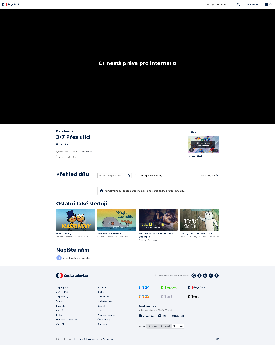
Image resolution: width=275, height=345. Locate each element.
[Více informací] (174, 63)
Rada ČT (101, 305)
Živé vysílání (62, 292)
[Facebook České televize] (199, 275)
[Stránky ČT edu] (193, 297)
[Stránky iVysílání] (196, 288)
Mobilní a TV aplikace (66, 319)
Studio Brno (103, 296)
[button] (203, 145)
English (77, 339)
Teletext (60, 301)
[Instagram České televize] (193, 275)
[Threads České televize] (216, 275)
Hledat (239, 5)
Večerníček (71, 157)
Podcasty (60, 305)
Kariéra (101, 310)
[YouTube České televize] (205, 275)
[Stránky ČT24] (144, 288)
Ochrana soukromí (92, 339)
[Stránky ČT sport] (169, 288)
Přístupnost (108, 339)
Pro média (102, 287)
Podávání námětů (106, 315)
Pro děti (61, 157)
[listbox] (165, 326)
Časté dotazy (103, 319)
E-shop (59, 315)
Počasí (59, 310)
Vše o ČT (60, 324)
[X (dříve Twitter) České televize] (211, 275)
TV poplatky (62, 296)
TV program (62, 287)
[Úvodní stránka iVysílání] (13, 4)
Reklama (101, 292)
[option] (153, 326)
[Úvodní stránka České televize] (72, 275)
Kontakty (102, 324)
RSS (217, 339)
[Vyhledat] (129, 175)
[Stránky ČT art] (166, 297)
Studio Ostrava (104, 301)
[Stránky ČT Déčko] (144, 297)
